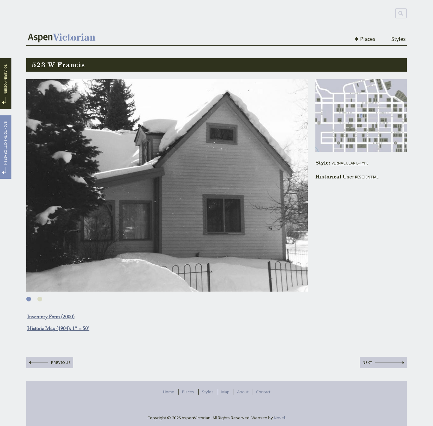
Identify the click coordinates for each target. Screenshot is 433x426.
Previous (61, 362)
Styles (398, 39)
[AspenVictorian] (61, 38)
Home (168, 392)
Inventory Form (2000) (50, 317)
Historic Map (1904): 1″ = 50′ (58, 329)
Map (225, 392)
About (243, 392)
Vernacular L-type (350, 163)
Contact (263, 392)
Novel (279, 418)
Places (367, 39)
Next (367, 362)
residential (366, 177)
